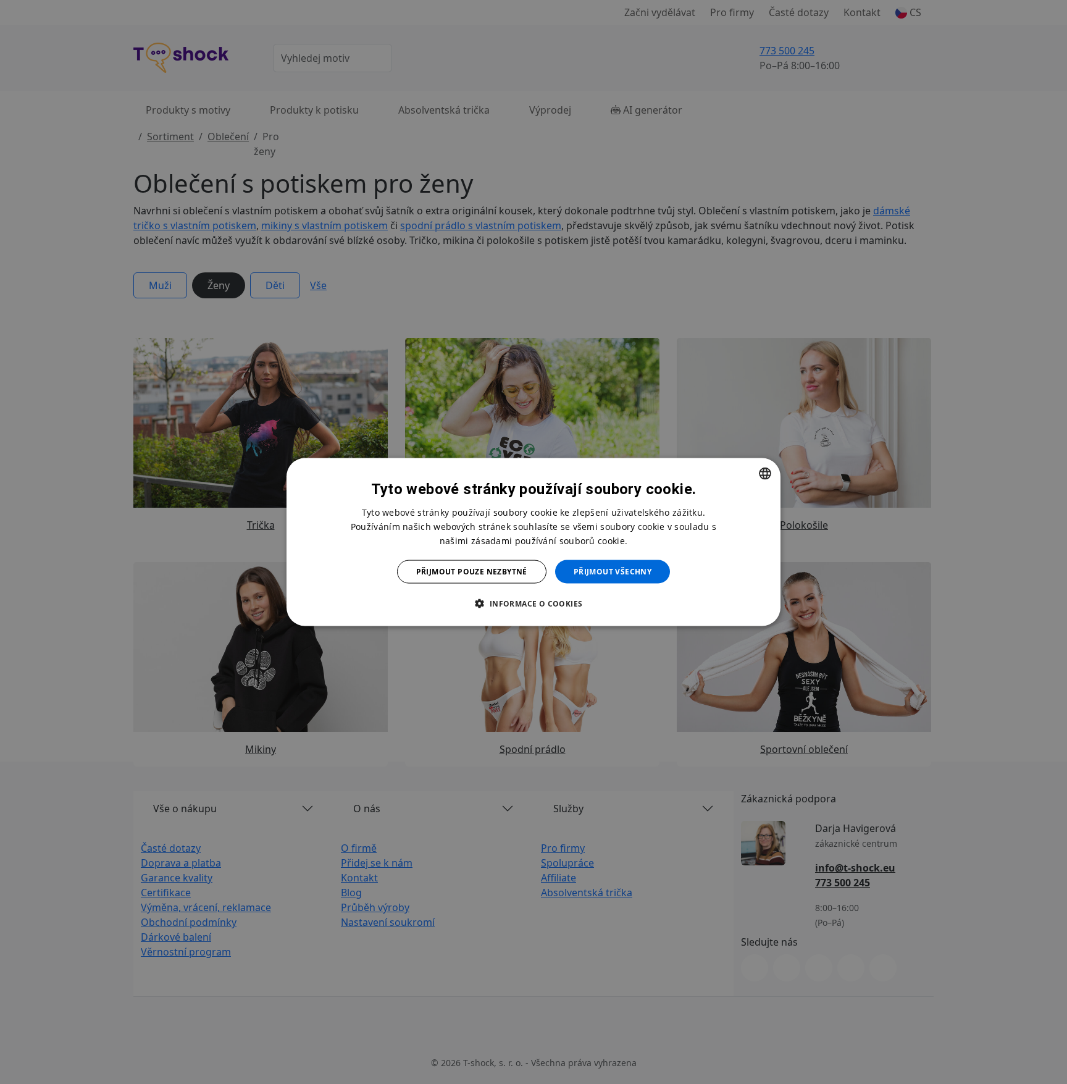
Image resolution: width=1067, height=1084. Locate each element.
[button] (533, 603)
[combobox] (765, 473)
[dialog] (533, 542)
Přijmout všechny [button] (612, 571)
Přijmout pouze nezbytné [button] (471, 571)
